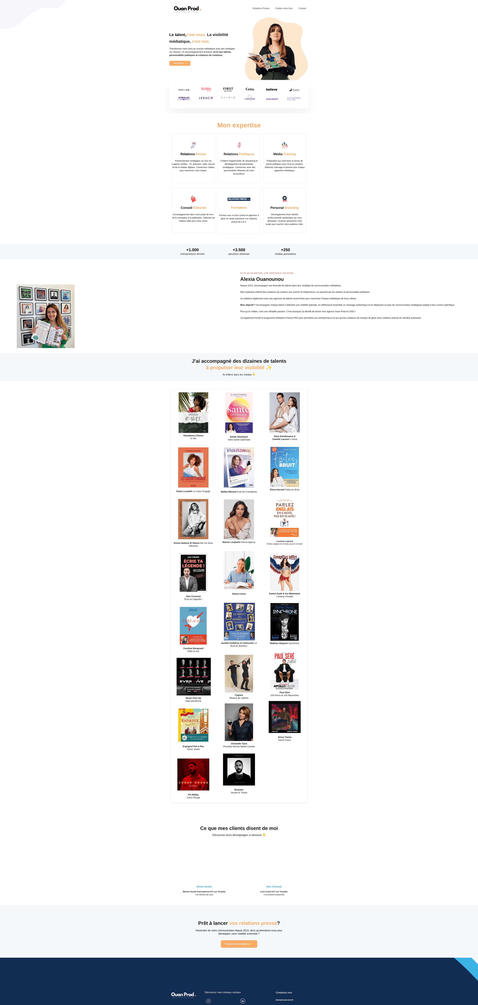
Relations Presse (261, 8)
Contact (302, 8)
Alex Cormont (274, 886)
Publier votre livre (284, 8)
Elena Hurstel (204, 886)
